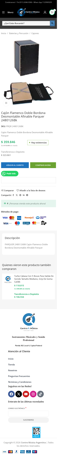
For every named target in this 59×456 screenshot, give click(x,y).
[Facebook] (11, 394)
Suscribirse (28, 420)
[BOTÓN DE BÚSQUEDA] (52, 23)
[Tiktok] (40, 394)
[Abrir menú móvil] (3, 12)
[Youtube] (26, 394)
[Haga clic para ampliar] (6, 103)
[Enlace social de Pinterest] (20, 195)
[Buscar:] (26, 23)
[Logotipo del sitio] (29, 12)
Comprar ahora (43, 165)
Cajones (35, 33)
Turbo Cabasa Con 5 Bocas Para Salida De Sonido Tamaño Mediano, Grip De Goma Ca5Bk (34, 279)
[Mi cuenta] (45, 12)
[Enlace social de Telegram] (27, 195)
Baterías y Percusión (18, 33)
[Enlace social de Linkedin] (23, 195)
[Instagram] (33, 394)
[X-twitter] (18, 394)
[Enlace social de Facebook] (13, 195)
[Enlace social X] (17, 195)
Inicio (3, 33)
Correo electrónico (17, 408)
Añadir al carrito (15, 165)
